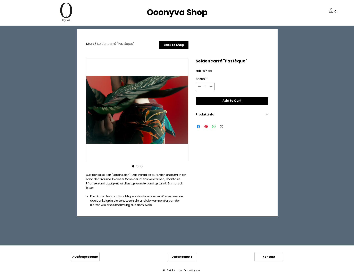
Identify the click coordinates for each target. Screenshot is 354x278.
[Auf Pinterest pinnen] (206, 126)
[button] (334, 10)
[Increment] (211, 86)
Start (90, 43)
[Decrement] (198, 86)
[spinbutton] (205, 86)
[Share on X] (221, 126)
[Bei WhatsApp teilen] (213, 126)
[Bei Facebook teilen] (198, 126)
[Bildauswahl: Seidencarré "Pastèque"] (133, 166)
